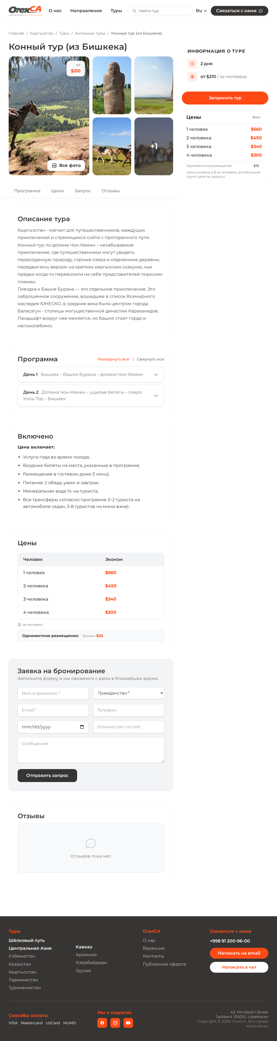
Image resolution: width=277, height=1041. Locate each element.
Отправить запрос (47, 775)
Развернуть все (113, 359)
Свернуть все (150, 359)
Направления (86, 10)
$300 (256, 155)
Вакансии (154, 948)
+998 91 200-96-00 (230, 941)
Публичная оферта (164, 964)
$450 (256, 137)
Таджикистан (23, 979)
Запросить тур (225, 97)
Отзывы (111, 190)
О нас (55, 11)
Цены (57, 190)
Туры (116, 10)
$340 (256, 146)
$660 (256, 129)
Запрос (83, 190)
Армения (86, 954)
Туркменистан (25, 987)
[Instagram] (115, 1023)
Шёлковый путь (27, 940)
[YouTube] (128, 1023)
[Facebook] (102, 1023)
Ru (199, 11)
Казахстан (20, 964)
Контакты (153, 956)
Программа (27, 190)
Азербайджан (91, 962)
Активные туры (90, 33)
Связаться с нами (236, 10)
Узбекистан (22, 956)
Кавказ (84, 946)
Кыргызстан (42, 33)
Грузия (83, 970)
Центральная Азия (30, 948)
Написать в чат (239, 967)
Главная (16, 33)
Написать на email (239, 953)
